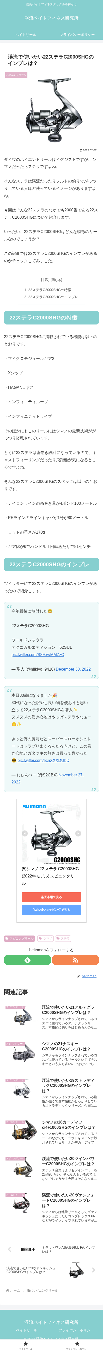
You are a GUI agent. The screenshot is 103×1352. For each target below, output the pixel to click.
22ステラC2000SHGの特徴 (49, 290)
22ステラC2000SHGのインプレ (53, 297)
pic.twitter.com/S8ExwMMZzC (38, 654)
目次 (45, 279)
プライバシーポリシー (76, 1330)
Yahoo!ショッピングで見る (51, 909)
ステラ (65, 938)
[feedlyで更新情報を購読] (27, 960)
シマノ (47, 938)
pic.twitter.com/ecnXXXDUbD (44, 760)
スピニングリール (22, 938)
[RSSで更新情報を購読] (75, 960)
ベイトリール (26, 1330)
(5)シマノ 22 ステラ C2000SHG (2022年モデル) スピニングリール (51, 876)
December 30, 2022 (73, 669)
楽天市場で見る (51, 897)
